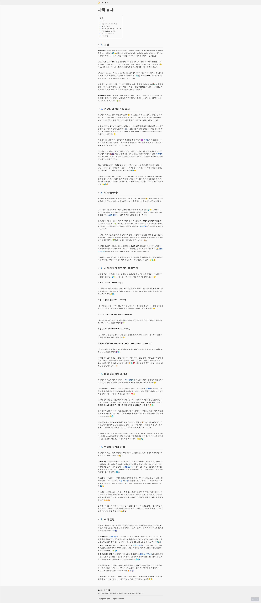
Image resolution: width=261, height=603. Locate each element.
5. (102, 374)
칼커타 (148, 388)
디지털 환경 (126, 467)
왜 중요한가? (105, 26)
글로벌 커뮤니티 (146, 554)
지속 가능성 (137, 545)
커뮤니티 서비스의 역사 (108, 24)
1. (102, 44)
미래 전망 (104, 36)
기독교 (146, 140)
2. (102, 109)
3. (102, 192)
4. (102, 268)
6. (102, 447)
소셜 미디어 (123, 481)
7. (102, 519)
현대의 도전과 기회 (107, 33)
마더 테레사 (129, 380)
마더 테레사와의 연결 (107, 31)
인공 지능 (113, 536)
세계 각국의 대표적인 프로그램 (110, 29)
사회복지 (159, 154)
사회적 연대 (112, 215)
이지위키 (105, 2)
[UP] (253, 599)
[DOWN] (257, 599)
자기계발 (143, 226)
